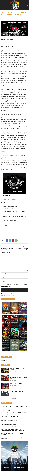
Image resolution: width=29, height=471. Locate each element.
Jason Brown (4, 426)
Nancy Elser (3, 423)
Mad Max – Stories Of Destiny (16, 383)
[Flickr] (13, 459)
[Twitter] (10, 240)
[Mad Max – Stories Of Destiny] (5, 386)
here (12, 68)
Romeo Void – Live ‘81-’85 (12, 416)
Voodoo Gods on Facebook (9, 199)
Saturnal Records (5, 43)
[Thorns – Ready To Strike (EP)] (5, 393)
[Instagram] (16, 459)
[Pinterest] (13, 240)
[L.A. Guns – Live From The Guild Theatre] (5, 370)
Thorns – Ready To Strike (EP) (16, 391)
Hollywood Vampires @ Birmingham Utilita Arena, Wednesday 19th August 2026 (18, 377)
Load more (14, 398)
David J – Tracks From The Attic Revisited (16, 426)
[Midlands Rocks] (6, 360)
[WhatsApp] (16, 240)
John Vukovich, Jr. (5, 433)
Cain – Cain (7, 410)
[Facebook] (7, 240)
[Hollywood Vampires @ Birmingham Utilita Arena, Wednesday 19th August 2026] (5, 378)
